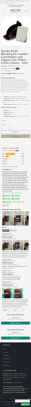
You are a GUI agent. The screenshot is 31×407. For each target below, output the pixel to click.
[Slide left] (12, 48)
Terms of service (8, 403)
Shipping (8, 70)
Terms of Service (7, 362)
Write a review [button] (15, 323)
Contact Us (5, 352)
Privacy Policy (6, 355)
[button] (2, 11)
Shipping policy (15, 403)
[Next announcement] (28, 5)
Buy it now (15, 136)
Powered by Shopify (12, 401)
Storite (6, 401)
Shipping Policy (6, 358)
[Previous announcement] (2, 5)
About (4, 349)
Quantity (3, 124)
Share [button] (4, 120)
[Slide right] (18, 48)
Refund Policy (6, 365)
